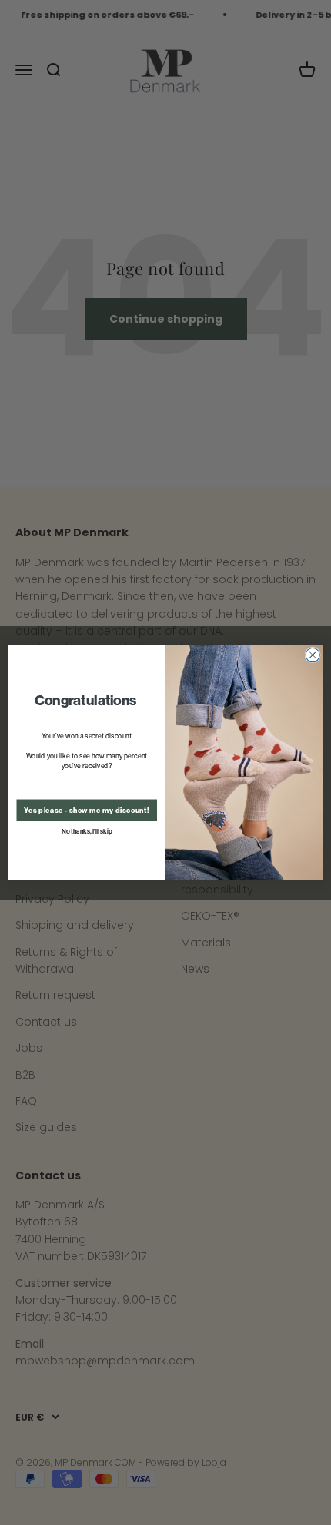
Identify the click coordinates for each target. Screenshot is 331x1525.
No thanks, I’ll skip (87, 831)
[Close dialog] (312, 654)
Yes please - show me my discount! (86, 810)
